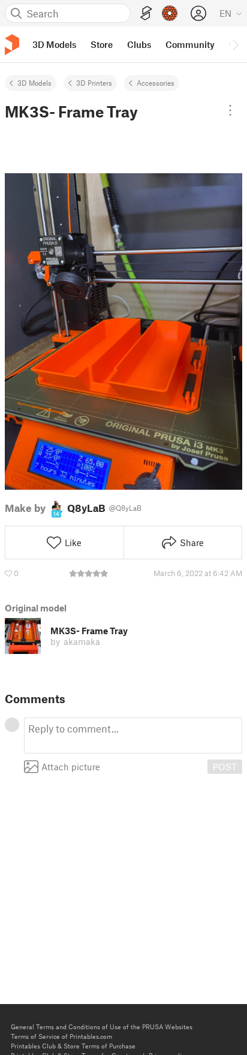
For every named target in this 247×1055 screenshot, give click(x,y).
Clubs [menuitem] (139, 44)
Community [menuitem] (190, 44)
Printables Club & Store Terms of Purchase (73, 1046)
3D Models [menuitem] (54, 44)
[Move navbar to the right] (235, 44)
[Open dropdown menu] (230, 110)
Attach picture (70, 766)
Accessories (155, 83)
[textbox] (133, 735)
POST (225, 766)
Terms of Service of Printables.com (61, 1036)
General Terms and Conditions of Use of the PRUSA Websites (101, 1026)
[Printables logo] (12, 44)
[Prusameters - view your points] (169, 13)
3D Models (34, 83)
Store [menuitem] (102, 44)
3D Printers (94, 83)
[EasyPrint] (146, 13)
